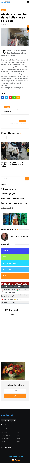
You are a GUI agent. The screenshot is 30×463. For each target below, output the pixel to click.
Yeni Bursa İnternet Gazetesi (15, 456)
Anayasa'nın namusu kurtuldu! (14, 203)
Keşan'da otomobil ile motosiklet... (11, 110)
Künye (4, 441)
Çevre (18, 429)
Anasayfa (4, 429)
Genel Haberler (6, 435)
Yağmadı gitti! (7, 208)
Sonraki (22, 121)
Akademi (4, 432)
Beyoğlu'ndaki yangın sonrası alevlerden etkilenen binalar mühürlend (12, 164)
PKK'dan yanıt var (9, 189)
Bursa (18, 435)
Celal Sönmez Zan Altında (19, 236)
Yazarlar (19, 438)
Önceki (7, 107)
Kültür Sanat (5, 438)
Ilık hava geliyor (8, 194)
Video (18, 432)
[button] (2, 137)
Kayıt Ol (15, 395)
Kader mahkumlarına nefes (13, 198)
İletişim (18, 441)
